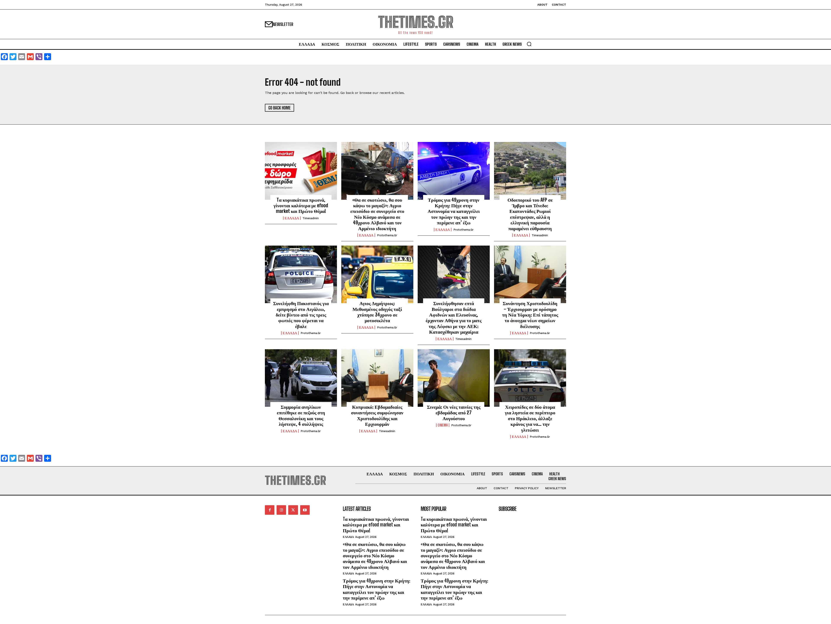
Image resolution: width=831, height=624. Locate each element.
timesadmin (311, 218)
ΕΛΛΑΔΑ (292, 218)
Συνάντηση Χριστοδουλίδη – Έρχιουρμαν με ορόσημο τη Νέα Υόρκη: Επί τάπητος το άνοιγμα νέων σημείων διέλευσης (530, 314)
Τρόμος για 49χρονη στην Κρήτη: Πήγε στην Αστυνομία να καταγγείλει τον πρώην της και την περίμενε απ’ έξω (454, 211)
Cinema (443, 425)
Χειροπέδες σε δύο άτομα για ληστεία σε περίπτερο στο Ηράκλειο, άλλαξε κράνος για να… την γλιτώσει (530, 418)
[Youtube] (305, 510)
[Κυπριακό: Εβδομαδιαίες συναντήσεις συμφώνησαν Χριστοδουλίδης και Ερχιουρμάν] (377, 378)
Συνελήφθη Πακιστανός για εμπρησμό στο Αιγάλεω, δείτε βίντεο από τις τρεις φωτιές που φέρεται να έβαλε (301, 314)
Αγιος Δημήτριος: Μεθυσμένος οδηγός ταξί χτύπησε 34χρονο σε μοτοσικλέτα (377, 311)
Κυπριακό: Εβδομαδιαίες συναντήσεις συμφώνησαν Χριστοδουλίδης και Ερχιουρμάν (377, 415)
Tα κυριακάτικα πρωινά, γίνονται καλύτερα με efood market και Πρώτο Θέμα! (301, 205)
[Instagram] (281, 510)
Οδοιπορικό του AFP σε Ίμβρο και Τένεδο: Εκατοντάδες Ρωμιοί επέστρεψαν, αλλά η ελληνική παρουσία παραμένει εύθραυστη (530, 214)
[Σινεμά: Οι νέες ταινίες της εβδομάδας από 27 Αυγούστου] (454, 378)
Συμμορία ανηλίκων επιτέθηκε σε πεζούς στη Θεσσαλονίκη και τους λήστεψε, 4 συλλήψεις (301, 415)
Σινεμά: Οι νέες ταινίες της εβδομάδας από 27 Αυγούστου (453, 412)
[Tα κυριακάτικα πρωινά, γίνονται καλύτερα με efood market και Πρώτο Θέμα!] (301, 170)
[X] (293, 510)
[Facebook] (269, 510)
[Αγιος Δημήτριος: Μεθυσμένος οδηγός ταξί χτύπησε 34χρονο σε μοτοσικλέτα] (377, 274)
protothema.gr (387, 235)
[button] (529, 44)
